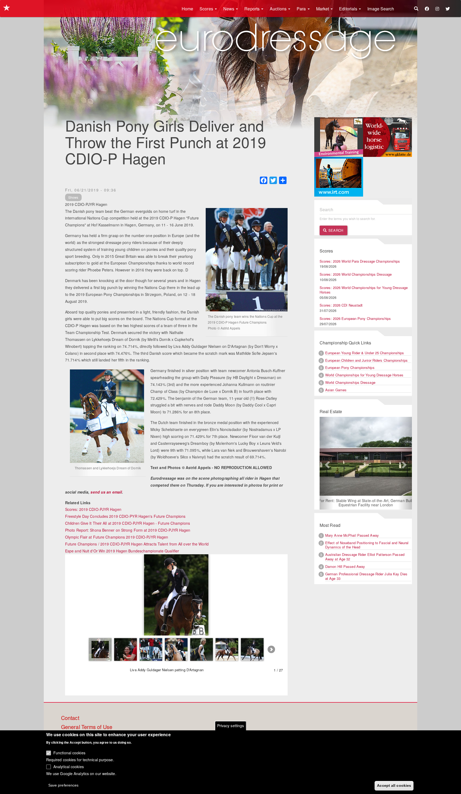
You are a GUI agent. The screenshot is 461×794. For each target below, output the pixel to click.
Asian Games (336, 389)
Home (187, 9)
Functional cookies (69, 752)
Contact (70, 718)
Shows (73, 197)
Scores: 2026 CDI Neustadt (341, 305)
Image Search (380, 9)
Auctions (279, 9)
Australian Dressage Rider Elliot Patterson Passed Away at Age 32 (364, 556)
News (229, 9)
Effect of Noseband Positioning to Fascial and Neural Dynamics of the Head (366, 545)
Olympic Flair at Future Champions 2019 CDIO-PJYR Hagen (116, 537)
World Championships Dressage (350, 382)
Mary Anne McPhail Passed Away (352, 535)
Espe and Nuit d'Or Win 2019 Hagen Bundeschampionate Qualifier (122, 550)
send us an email (106, 492)
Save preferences (63, 785)
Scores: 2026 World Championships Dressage (356, 274)
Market (323, 9)
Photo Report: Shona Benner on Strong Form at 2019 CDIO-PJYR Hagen (127, 530)
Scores (207, 9)
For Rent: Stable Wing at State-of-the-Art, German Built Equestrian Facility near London (365, 502)
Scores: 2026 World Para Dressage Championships (360, 261)
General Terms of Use (86, 727)
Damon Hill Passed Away (345, 566)
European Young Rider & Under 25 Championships (364, 352)
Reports (252, 9)
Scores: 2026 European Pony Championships (355, 318)
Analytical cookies (68, 766)
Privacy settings (230, 725)
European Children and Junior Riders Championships (366, 360)
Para (302, 9)
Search (335, 230)
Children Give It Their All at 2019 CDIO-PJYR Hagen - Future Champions (127, 523)
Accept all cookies (394, 785)
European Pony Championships (350, 367)
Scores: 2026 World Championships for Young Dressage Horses (364, 290)
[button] (326, 463)
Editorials (348, 9)
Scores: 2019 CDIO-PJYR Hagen (93, 509)
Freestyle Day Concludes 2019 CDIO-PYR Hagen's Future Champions (125, 516)
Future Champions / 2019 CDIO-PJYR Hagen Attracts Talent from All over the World (137, 544)
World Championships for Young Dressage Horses (364, 374)
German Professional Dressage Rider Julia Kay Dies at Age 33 (366, 576)
